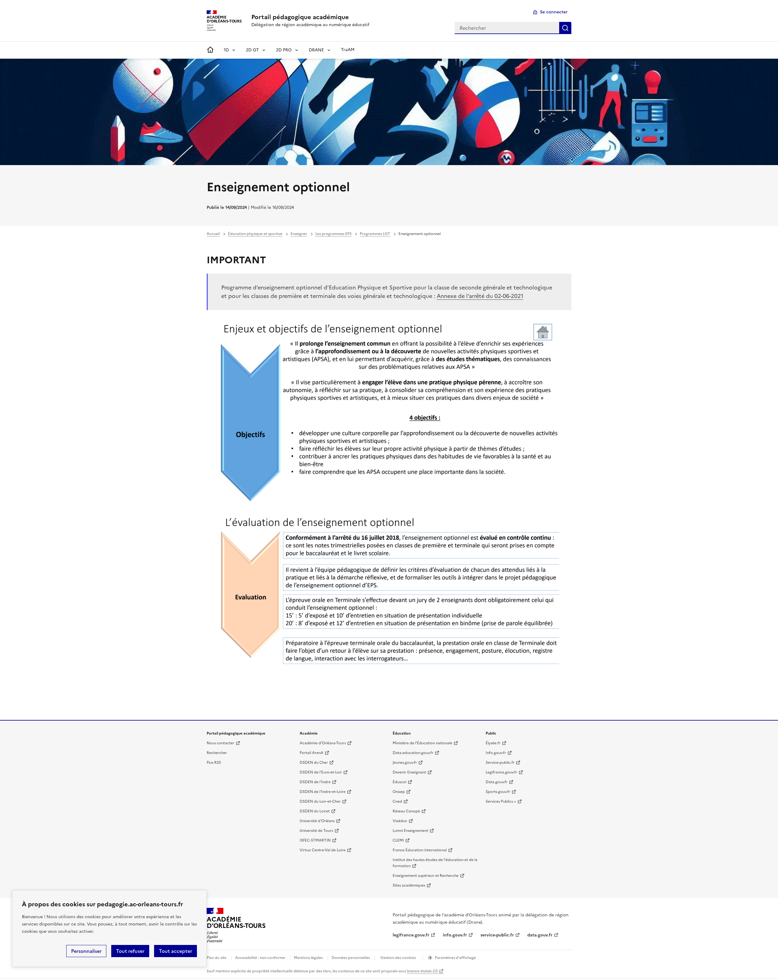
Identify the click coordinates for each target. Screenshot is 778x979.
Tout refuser (130, 951)
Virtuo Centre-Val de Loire (323, 850)
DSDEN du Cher (314, 762)
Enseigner (299, 234)
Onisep (399, 791)
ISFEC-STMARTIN (315, 840)
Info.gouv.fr (496, 753)
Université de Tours (316, 830)
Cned (397, 801)
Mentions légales (308, 957)
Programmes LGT (375, 234)
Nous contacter (220, 743)
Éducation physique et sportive (255, 234)
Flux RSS (214, 762)
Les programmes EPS (333, 234)
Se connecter (554, 12)
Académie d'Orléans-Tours (323, 743)
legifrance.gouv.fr (411, 935)
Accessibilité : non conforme (260, 957)
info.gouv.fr (455, 935)
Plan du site (216, 957)
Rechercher (565, 28)
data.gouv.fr (540, 935)
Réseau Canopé (406, 811)
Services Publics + (501, 801)
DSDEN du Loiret (315, 811)
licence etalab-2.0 (422, 971)
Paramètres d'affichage (455, 957)
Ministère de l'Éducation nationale (422, 743)
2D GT (252, 50)
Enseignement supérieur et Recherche (426, 875)
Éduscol (399, 782)
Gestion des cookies (398, 957)
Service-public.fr (500, 762)
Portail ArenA (311, 753)
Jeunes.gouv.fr (405, 762)
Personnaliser (86, 951)
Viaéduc (400, 821)
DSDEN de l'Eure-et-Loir (321, 772)
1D (226, 50)
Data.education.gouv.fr (413, 753)
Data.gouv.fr (497, 782)
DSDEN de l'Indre (315, 782)
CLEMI (398, 840)
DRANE (316, 50)
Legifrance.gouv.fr (501, 772)
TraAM (347, 50)
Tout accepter (175, 951)
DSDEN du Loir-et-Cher (320, 801)
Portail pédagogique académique (300, 17)
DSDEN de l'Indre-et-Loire (323, 791)
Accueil (213, 234)
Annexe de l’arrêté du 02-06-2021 (480, 296)
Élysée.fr (493, 743)
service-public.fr (497, 935)
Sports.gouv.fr (498, 791)
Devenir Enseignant (409, 772)
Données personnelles (351, 957)
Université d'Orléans (317, 821)
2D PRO (284, 50)
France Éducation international (420, 850)
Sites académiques (409, 885)
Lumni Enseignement (410, 830)
